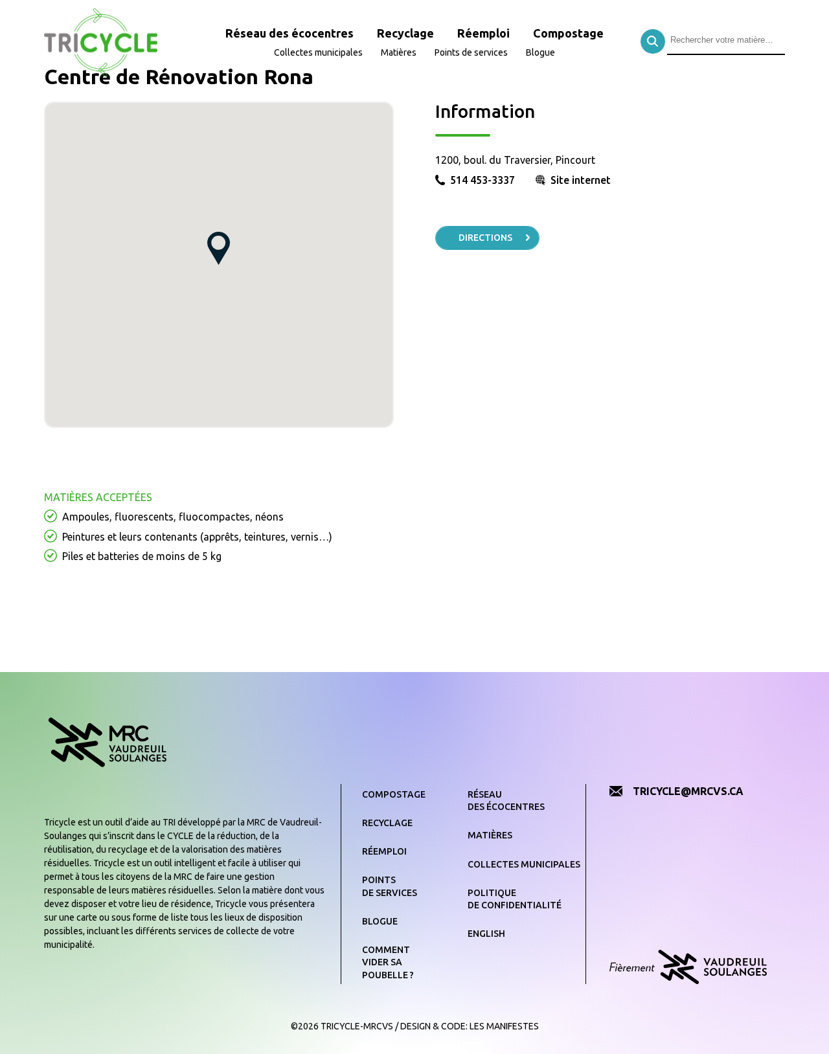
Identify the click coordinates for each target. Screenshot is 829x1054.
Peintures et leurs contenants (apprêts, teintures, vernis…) (197, 537)
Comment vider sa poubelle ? (388, 962)
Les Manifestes (504, 1026)
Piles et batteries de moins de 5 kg (141, 556)
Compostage (568, 33)
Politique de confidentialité (515, 899)
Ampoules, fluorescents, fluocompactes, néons (173, 516)
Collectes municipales (318, 52)
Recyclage (405, 33)
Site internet (581, 180)
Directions (485, 237)
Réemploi (483, 33)
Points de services (471, 52)
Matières (398, 52)
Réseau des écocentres (289, 33)
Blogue (540, 52)
